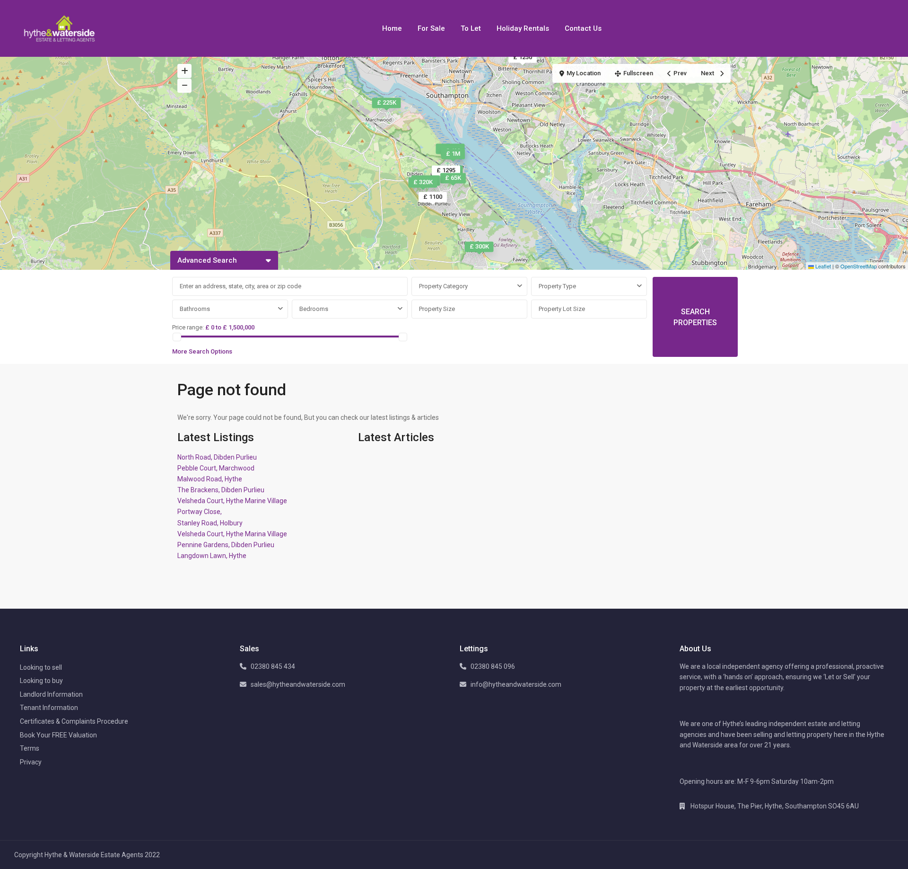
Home (392, 28)
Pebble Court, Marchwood (215, 468)
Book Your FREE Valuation (58, 735)
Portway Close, (199, 511)
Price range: (188, 327)
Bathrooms (195, 308)
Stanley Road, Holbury (210, 523)
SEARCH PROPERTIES (695, 317)
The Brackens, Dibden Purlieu (220, 490)
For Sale (431, 28)
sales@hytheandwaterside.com (298, 684)
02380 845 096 (493, 666)
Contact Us (583, 28)
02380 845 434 (273, 666)
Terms (29, 748)
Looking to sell (41, 667)
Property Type (557, 286)
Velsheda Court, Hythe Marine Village (232, 501)
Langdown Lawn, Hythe (211, 555)
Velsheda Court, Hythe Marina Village (232, 534)
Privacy (31, 762)
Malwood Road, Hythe (209, 479)
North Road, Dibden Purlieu (217, 457)
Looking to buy (41, 680)
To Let (471, 28)
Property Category (443, 286)
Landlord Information (51, 694)
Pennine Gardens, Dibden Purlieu (225, 545)
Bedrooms (313, 308)
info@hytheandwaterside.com (516, 684)
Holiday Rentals (523, 28)
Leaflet (822, 266)
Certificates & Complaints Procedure (74, 721)
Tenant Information (49, 707)
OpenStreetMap (858, 266)
